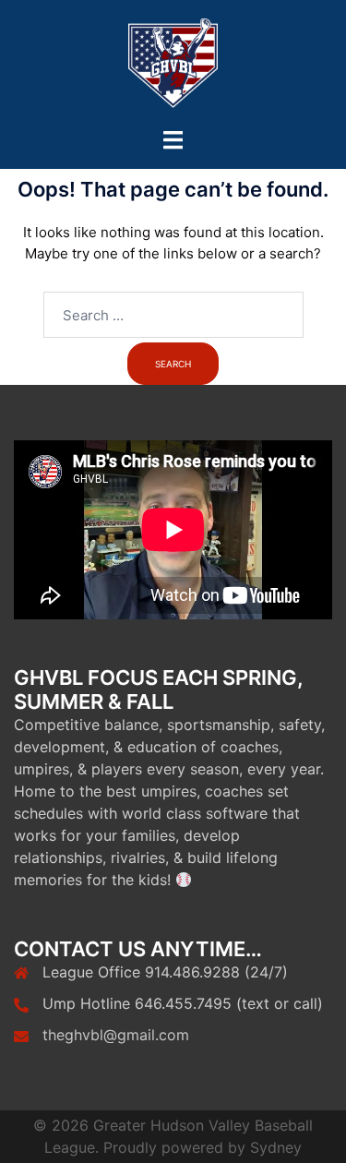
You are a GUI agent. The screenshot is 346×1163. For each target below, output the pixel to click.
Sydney (276, 1147)
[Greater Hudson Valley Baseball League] (173, 63)
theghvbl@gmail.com (115, 1034)
